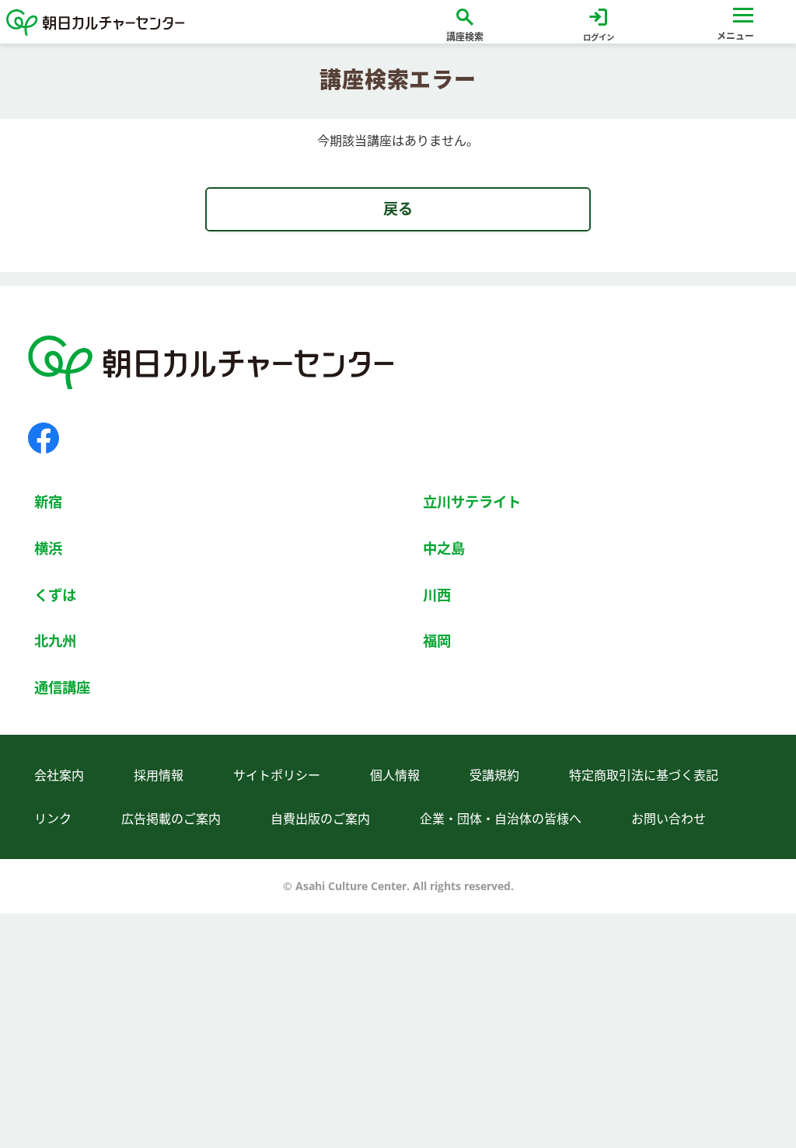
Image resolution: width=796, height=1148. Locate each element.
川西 (437, 594)
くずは (55, 594)
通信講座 (62, 687)
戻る (398, 208)
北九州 (55, 640)
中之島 (444, 548)
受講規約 (494, 775)
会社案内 (59, 775)
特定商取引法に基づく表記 (643, 775)
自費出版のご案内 (320, 818)
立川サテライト (472, 501)
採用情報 (158, 775)
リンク (53, 818)
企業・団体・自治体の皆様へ (500, 818)
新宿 (48, 501)
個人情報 (395, 775)
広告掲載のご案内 (171, 818)
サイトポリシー (276, 775)
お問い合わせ (668, 818)
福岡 (437, 640)
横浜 (48, 548)
